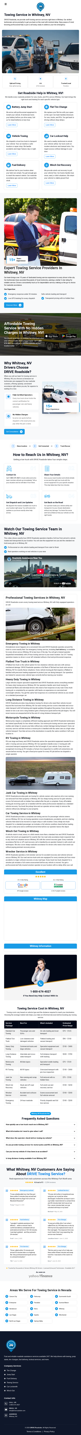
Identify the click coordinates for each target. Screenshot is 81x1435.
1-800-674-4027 (14, 478)
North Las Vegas (14, 1321)
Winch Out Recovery (60, 165)
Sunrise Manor (64, 1302)
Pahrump (37, 1296)
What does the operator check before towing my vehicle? (29, 1138)
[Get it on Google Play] (69, 336)
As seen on (40, 1272)
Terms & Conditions (34, 1431)
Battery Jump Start (22, 107)
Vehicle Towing (20, 136)
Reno (36, 1309)
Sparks (36, 1315)
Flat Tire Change (58, 107)
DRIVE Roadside (36, 1427)
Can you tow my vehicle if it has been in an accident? (27, 1152)
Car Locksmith (12, 1386)
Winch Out (11, 1391)
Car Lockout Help (59, 136)
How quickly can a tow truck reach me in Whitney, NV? (27, 1124)
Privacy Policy (49, 1431)
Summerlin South (65, 1296)
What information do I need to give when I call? (24, 1131)
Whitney (61, 1309)
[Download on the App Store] (51, 336)
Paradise (37, 1302)
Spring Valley (38, 1321)
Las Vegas (12, 1315)
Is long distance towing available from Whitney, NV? (26, 1158)
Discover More (11, 305)
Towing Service (12, 1382)
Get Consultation (12, 432)
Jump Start (11, 1374)
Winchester (63, 1315)
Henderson (13, 1309)
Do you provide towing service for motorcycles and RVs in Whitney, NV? (34, 1145)
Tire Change (11, 1370)
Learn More (12, 125)
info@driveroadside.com (17, 1410)
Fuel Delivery (18, 165)
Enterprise (12, 1302)
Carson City (13, 1296)
